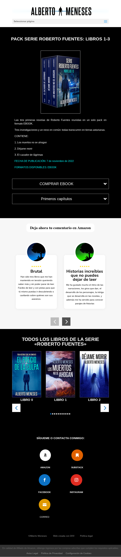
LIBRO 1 (60, 400)
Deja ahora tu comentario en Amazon (60, 227)
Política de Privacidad (52, 553)
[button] (55, 321)
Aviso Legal (32, 553)
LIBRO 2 (94, 400)
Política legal (86, 536)
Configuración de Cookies (78, 553)
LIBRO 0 (26, 400)
